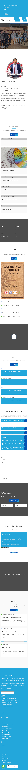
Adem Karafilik (5, 20)
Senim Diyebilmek (5, 732)
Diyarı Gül (4, 754)
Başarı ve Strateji (5, 720)
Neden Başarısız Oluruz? (7, 736)
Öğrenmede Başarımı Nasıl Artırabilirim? (12, 420)
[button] (24, 19)
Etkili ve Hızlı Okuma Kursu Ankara (9, 698)
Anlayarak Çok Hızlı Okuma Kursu (8, 711)
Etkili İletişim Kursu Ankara (7, 704)
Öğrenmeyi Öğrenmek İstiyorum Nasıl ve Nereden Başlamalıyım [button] (12, 448)
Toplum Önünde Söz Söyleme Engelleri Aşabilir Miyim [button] (12, 436)
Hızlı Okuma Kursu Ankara (7, 710)
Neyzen (3, 745)
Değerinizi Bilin (7, 647)
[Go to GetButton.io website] (3, 768)
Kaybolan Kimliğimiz (6, 734)
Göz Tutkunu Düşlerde (6, 758)
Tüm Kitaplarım (14, 364)
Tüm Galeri (14, 258)
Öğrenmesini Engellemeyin (7, 724)
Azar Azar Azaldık (5, 726)
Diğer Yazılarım (14, 610)
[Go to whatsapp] (3, 766)
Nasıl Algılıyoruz (5, 738)
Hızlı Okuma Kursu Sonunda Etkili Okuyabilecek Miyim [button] (10, 432)
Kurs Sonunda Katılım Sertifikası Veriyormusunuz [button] (10, 428)
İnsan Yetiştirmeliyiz (6, 730)
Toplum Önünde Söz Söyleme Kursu (9, 700)
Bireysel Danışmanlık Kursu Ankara (9, 706)
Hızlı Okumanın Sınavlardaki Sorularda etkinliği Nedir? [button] (13, 444)
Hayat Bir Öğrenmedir (9, 632)
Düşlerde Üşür (5, 756)
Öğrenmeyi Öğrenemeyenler (11, 617)
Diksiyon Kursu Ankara (6, 713)
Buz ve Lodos (4, 752)
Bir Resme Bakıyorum (6, 762)
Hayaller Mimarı (5, 749)
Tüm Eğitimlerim (14, 134)
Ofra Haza (4, 760)
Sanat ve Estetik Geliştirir (7, 728)
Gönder (5, 478)
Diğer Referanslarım (14, 500)
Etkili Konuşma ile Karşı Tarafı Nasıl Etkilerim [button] (13, 440)
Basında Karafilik (7, 692)
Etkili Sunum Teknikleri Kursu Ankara (9, 708)
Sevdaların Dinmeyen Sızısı (7, 750)
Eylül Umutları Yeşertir (6, 747)
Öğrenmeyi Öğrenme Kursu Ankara (9, 702)
